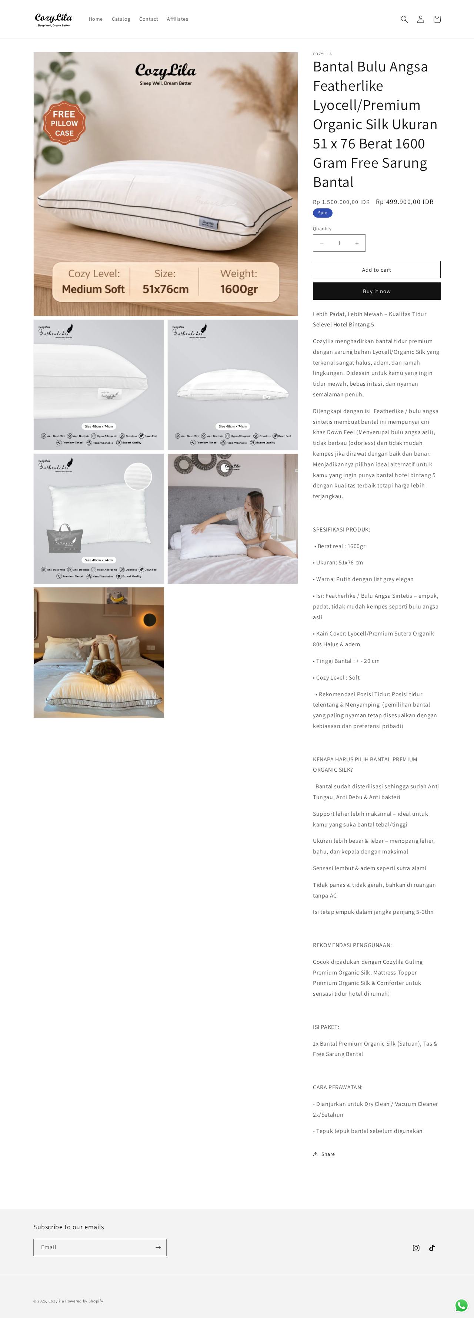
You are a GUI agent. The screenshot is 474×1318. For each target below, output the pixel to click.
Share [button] (328, 1154)
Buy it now (377, 291)
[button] (404, 19)
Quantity (322, 228)
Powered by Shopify (84, 1301)
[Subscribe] (158, 1247)
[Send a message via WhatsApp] (461, 1305)
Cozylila (56, 1301)
